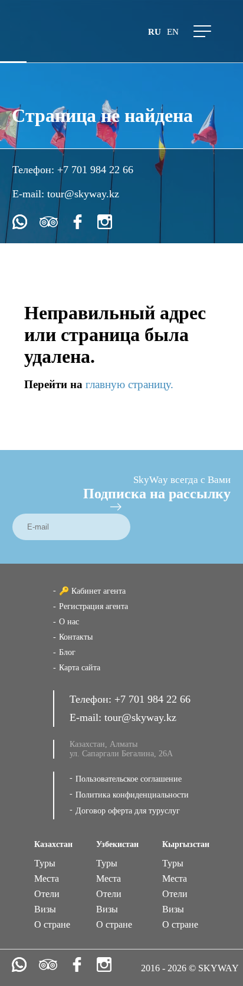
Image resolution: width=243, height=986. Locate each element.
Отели (47, 894)
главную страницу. (129, 384)
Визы (45, 909)
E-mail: (29, 194)
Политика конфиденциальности (132, 794)
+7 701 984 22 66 (95, 170)
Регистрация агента (93, 606)
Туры (44, 863)
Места (46, 878)
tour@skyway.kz (83, 194)
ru (154, 32)
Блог (67, 652)
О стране (52, 924)
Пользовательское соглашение (128, 779)
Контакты (76, 637)
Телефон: (34, 170)
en (173, 32)
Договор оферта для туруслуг (127, 810)
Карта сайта (79, 667)
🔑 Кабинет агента (92, 591)
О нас (69, 621)
